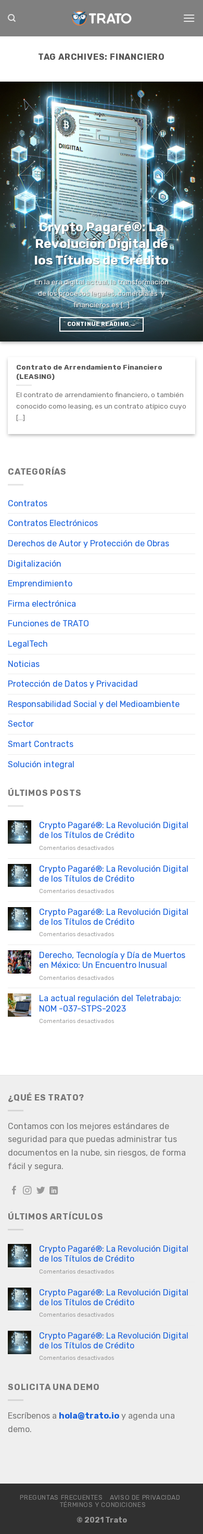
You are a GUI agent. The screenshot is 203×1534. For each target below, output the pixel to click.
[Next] (185, 212)
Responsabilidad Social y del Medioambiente (94, 704)
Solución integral (41, 764)
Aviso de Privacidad (145, 1497)
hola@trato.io (89, 1416)
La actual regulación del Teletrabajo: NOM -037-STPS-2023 (110, 1003)
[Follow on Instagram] (27, 1191)
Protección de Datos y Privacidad (73, 684)
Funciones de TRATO (48, 623)
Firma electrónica (42, 604)
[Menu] (189, 18)
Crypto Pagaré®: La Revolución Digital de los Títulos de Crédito (113, 830)
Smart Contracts (40, 744)
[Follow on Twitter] (40, 1191)
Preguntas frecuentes (61, 1497)
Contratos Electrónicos (53, 523)
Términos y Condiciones (103, 1505)
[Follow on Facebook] (14, 1191)
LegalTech (28, 644)
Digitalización (34, 564)
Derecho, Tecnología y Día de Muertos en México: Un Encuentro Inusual (112, 960)
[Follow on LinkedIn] (53, 1191)
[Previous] (17, 212)
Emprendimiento (40, 583)
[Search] (12, 18)
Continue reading (101, 324)
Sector (21, 724)
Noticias (24, 664)
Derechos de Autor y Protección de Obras (88, 543)
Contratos (27, 503)
